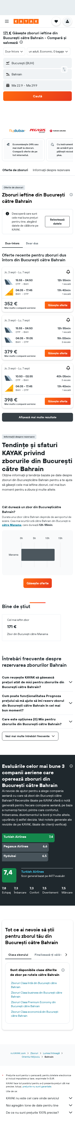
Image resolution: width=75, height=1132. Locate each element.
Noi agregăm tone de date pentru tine (32, 1105)
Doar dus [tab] (32, 243)
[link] (37, 583)
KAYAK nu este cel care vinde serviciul (32, 1098)
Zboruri (34, 1053)
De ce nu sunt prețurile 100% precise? (32, 1112)
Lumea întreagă (51, 1053)
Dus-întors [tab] (12, 243)
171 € (7, 33)
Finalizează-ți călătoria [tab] (51, 954)
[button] (6, 21)
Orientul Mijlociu (31, 1056)
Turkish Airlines (32, 872)
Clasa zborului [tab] (18, 954)
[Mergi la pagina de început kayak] (26, 21)
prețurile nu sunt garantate (37, 1086)
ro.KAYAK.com (18, 1053)
